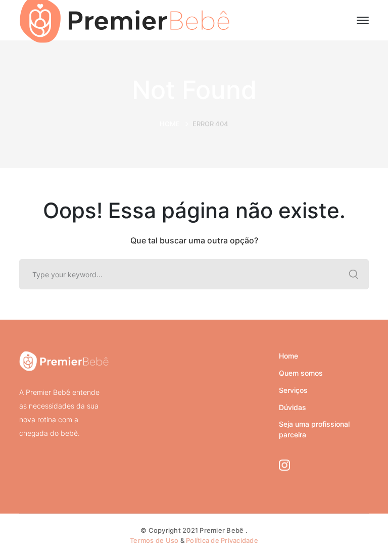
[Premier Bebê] (124, 19)
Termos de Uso (154, 540)
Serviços (293, 390)
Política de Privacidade (222, 540)
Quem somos (301, 373)
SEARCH (353, 274)
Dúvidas (292, 407)
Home (170, 124)
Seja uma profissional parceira (314, 429)
